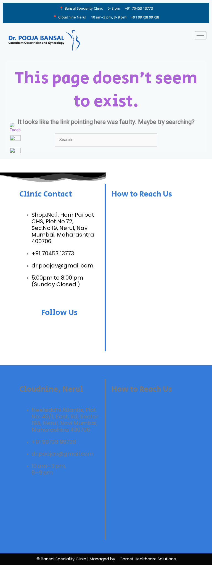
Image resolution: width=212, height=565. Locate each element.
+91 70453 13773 (139, 8)
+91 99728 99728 (145, 17)
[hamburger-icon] (200, 35)
